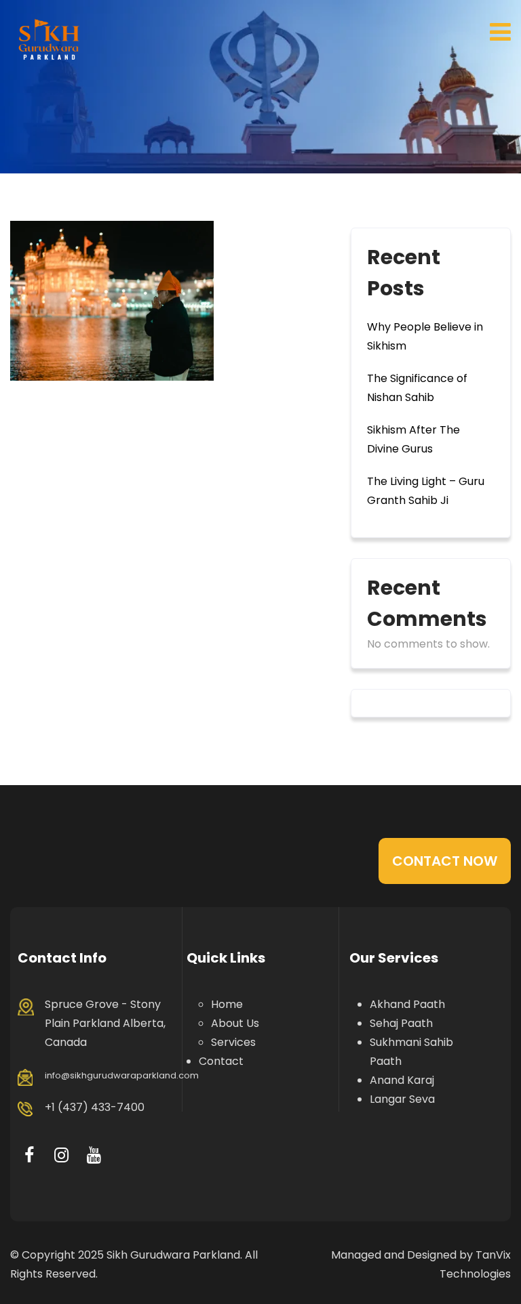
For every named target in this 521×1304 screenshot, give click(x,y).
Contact (221, 1061)
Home (227, 1004)
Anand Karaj (402, 1080)
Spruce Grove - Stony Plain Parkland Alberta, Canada (105, 1023)
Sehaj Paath (401, 1023)
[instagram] (61, 1155)
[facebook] (29, 1155)
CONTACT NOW (444, 860)
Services (233, 1042)
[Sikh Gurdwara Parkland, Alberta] (49, 39)
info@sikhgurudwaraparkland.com (122, 1075)
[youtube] (94, 1155)
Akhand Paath (407, 1004)
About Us (235, 1023)
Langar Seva (402, 1099)
